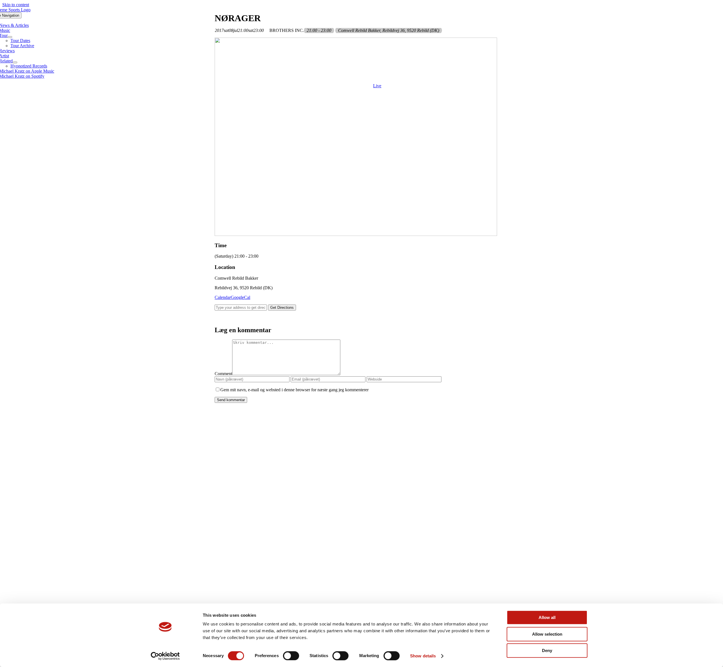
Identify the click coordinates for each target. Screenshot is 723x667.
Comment (223, 373)
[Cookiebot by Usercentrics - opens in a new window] (165, 656)
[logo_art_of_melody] (362, 518)
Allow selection (547, 634)
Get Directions (282, 307)
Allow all (547, 617)
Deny (547, 650)
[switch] (291, 655)
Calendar (223, 297)
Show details (423, 655)
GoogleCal (240, 297)
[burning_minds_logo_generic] (361, 593)
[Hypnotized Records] (361, 443)
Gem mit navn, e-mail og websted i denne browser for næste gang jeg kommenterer (294, 389)
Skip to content (15, 4)
